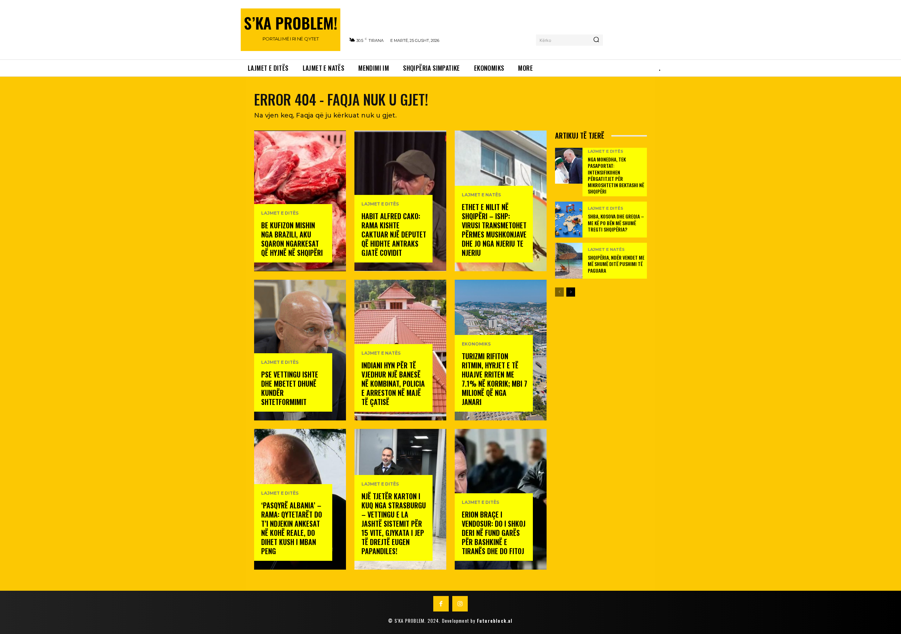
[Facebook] (441, 603)
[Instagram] (460, 603)
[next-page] (570, 292)
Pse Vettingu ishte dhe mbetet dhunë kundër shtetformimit (289, 388)
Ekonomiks (476, 344)
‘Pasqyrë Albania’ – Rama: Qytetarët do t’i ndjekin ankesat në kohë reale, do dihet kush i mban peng (291, 528)
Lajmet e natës (381, 353)
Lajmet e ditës (279, 213)
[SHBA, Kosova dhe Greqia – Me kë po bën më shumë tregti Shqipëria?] (568, 219)
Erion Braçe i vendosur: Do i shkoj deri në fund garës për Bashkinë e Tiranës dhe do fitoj (493, 532)
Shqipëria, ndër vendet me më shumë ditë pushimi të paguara (616, 264)
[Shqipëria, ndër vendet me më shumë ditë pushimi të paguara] (568, 261)
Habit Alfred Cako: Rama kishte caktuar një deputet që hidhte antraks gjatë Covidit (393, 234)
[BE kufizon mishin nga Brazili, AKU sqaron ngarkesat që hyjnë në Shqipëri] (300, 201)
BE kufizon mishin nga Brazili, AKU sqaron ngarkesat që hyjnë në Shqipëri (292, 239)
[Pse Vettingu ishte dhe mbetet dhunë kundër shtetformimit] (300, 350)
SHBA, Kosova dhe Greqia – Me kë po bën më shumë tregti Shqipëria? (616, 223)
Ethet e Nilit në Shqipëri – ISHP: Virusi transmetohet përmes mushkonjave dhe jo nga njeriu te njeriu (494, 230)
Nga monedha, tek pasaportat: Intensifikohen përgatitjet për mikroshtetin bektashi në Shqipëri (616, 175)
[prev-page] (559, 292)
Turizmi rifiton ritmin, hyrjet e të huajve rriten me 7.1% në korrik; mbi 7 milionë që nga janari (494, 379)
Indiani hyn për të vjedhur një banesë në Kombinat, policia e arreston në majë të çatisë (393, 383)
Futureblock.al (495, 620)
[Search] (596, 40)
